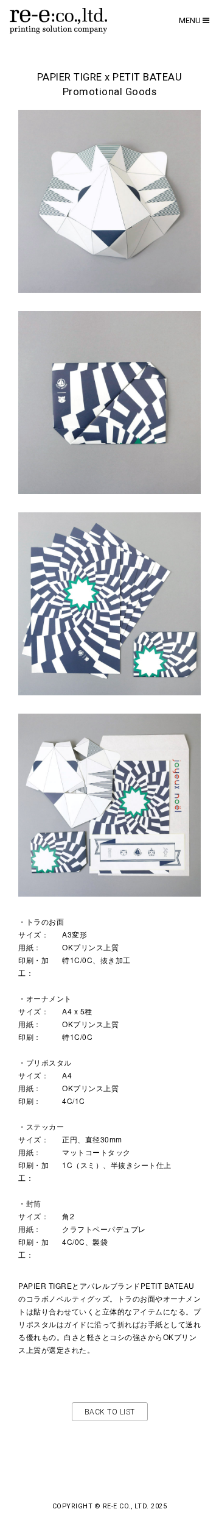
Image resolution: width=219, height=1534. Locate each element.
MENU (191, 20)
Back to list (110, 1412)
